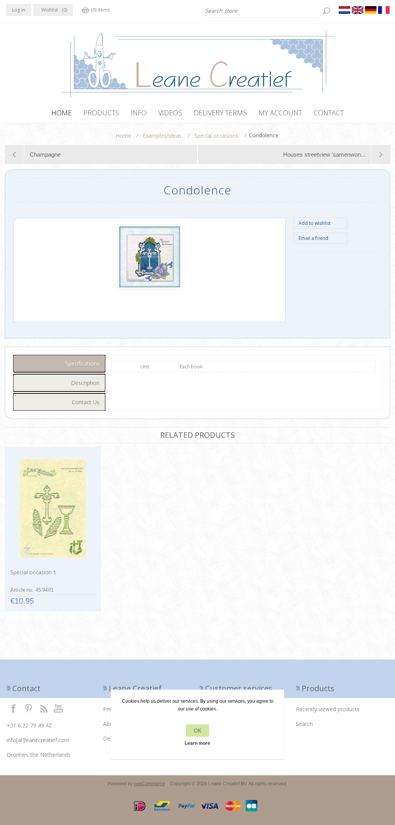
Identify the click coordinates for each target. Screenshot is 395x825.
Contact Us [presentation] (86, 402)
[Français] (384, 10)
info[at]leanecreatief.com (38, 740)
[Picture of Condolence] (149, 288)
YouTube (58, 708)
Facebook (13, 708)
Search (304, 723)
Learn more (197, 743)
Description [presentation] (85, 382)
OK (197, 730)
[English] (357, 10)
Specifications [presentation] (82, 363)
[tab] (59, 363)
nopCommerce (149, 783)
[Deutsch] (371, 10)
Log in (18, 10)
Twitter (28, 708)
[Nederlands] (344, 10)
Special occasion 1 (33, 572)
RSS (43, 708)
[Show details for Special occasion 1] (52, 509)
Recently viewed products (328, 709)
